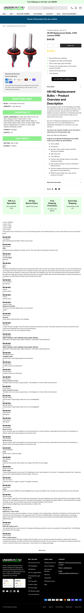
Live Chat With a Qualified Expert (64, 79)
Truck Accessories (33, 594)
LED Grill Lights (32, 588)
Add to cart (71, 45)
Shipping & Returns (50, 563)
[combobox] (48, 8)
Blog (45, 584)
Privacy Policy (78, 607)
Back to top (42, 550)
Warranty (47, 574)
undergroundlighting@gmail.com (68, 573)
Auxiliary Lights (32, 584)
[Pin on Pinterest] (59, 189)
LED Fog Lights (32, 581)
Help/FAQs (47, 578)
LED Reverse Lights (34, 591)
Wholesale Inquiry (49, 581)
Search (44, 607)
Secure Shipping (49, 566)
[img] (6, 237)
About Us (51, 607)
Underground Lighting (52, 30)
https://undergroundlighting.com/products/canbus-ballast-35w (22, 504)
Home (4, 26)
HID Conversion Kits (34, 563)
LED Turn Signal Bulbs (34, 572)
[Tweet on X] (52, 189)
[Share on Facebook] (56, 189)
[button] (51, 51)
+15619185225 (67, 568)
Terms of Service (59, 607)
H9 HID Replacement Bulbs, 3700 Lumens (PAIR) (17, 26)
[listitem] (8, 583)
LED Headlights (32, 566)
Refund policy (69, 607)
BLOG (58, 14)
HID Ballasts (31, 569)
